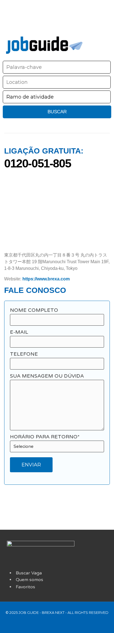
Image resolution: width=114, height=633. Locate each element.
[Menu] (100, 42)
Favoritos (25, 587)
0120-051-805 (39, 163)
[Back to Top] (60, 622)
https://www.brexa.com (45, 279)
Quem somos (29, 579)
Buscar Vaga (29, 573)
